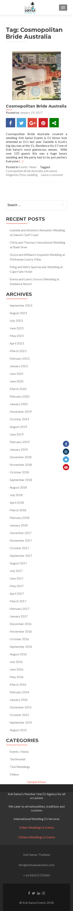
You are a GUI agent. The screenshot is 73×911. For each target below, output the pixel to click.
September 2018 (21, 480)
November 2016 (21, 631)
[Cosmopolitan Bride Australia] (36, 75)
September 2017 (21, 555)
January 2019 (19, 449)
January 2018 (19, 525)
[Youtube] (66, 467)
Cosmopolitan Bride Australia (36, 106)
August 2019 (18, 426)
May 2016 (17, 677)
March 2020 (18, 389)
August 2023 (18, 313)
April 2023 (17, 343)
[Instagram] (66, 452)
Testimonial (17, 759)
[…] (21, 161)
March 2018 (18, 510)
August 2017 (18, 563)
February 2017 (19, 608)
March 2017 (18, 601)
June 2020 (16, 381)
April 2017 (17, 593)
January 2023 (19, 366)
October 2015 (19, 715)
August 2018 (18, 487)
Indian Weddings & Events (36, 827)
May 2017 (17, 586)
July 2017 (16, 571)
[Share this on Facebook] (10, 122)
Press (22, 175)
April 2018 (17, 502)
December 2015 (21, 707)
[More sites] (54, 122)
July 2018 (16, 495)
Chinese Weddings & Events (36, 837)
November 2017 (21, 540)
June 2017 (16, 578)
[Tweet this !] (21, 122)
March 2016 (18, 684)
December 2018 (21, 457)
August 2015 (18, 730)
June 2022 (16, 373)
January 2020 (19, 404)
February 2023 (19, 358)
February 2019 (19, 442)
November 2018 (21, 464)
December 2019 (21, 411)
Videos (14, 774)
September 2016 (21, 646)
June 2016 (16, 669)
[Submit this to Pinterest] (43, 122)
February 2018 (19, 517)
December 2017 (21, 533)
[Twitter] (66, 459)
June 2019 (16, 434)
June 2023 (16, 328)
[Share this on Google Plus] (32, 122)
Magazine (12, 175)
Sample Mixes (36, 782)
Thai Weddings (20, 766)
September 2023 (21, 305)
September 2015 (21, 722)
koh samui (50, 171)
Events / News (27, 167)
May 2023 (17, 335)
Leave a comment (52, 175)
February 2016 (19, 692)
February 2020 (19, 396)
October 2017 (19, 548)
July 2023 (16, 320)
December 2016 (21, 624)
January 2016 (19, 699)
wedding (32, 175)
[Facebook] (66, 444)
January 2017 (19, 616)
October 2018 (19, 472)
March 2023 (18, 351)
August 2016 (18, 654)
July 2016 (16, 662)
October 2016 (19, 639)
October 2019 (19, 419)
